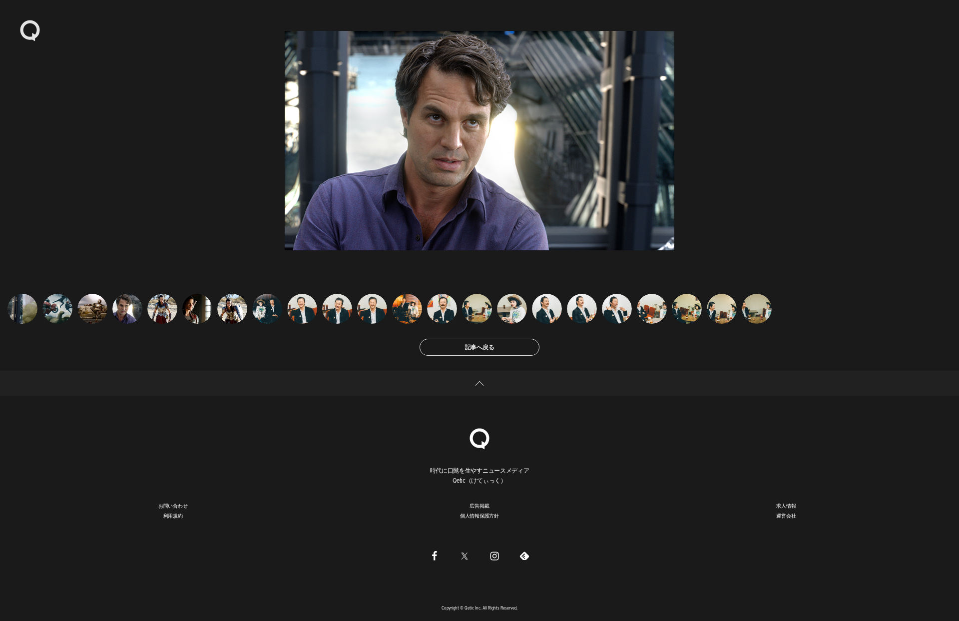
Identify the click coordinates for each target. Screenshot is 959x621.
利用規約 (173, 516)
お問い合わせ (173, 506)
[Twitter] (465, 556)
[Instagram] (494, 556)
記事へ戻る (479, 347)
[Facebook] (435, 556)
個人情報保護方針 (479, 516)
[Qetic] (29, 29)
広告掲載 (479, 506)
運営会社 (786, 516)
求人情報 (786, 506)
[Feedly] (524, 556)
